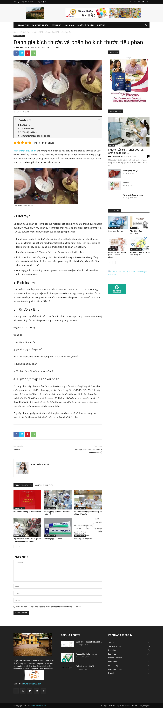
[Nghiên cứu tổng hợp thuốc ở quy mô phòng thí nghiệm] (88, 499)
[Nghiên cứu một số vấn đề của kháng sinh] (140, 244)
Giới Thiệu (103, 706)
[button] (146, 25)
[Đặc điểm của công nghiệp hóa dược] (27, 499)
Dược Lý (101, 25)
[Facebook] (131, 2)
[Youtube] (148, 2)
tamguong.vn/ (145, 706)
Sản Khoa (69, 25)
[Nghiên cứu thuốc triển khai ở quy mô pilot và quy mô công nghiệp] (27, 527)
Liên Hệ (112, 706)
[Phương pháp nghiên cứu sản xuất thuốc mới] (58, 499)
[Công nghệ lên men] (118, 222)
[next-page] (19, 546)
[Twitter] (135, 2)
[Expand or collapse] (99, 120)
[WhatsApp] (33, 53)
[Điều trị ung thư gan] (114, 173)
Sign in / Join (42, 2)
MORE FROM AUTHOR (44, 485)
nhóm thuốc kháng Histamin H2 (88, 642)
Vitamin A (17, 450)
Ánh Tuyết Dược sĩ (22, 47)
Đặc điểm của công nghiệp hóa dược (27, 512)
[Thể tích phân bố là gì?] (67, 668)
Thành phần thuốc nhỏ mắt (86, 654)
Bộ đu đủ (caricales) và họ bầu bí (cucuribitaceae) (88, 451)
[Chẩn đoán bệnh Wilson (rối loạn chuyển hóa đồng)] (118, 244)
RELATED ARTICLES (23, 485)
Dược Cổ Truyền (85, 25)
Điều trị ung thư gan (131, 171)
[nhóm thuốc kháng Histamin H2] (67, 644)
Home (15, 32)
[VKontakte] (143, 2)
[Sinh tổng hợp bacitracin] (58, 527)
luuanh (134, 706)
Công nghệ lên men (115, 231)
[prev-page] (15, 546)
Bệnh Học (56, 25)
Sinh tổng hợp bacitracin (53, 539)
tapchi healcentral (123, 706)
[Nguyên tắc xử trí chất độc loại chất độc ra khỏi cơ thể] (129, 132)
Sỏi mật (126, 183)
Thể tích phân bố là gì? (85, 666)
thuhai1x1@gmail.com (32, 684)
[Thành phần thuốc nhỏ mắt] (67, 657)
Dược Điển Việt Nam (38, 706)
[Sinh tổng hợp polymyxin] (88, 527)
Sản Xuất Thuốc (40, 25)
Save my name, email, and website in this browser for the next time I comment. (49, 607)
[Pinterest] (27, 53)
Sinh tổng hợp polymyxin (83, 539)
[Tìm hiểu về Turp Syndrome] (140, 222)
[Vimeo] (139, 2)
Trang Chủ (23, 25)
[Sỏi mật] (114, 185)
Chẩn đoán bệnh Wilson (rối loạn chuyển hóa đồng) (117, 255)
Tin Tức (111, 145)
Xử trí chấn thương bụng (133, 195)
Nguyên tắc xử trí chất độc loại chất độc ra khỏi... (126, 151)
